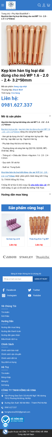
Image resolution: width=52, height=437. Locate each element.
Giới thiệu (5, 316)
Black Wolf (18, 90)
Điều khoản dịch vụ (9, 339)
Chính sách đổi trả (9, 358)
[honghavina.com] (11, 5)
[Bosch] (43, 257)
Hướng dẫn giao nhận (10, 335)
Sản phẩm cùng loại (26, 207)
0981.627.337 (16, 105)
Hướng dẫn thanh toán (11, 331)
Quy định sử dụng (8, 362)
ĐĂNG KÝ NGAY (41, 279)
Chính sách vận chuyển (11, 354)
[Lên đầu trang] (48, 304)
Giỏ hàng (5, 385)
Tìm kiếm (5, 312)
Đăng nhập (6, 377)
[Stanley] (10, 257)
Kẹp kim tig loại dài (9, 129)
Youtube (37, 295)
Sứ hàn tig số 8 (13, 239)
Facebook (11, 290)
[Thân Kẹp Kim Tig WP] (39, 225)
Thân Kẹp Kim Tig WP (39, 239)
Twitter (36, 290)
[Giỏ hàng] (48, 5)
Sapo (32, 434)
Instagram (12, 295)
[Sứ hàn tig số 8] (13, 225)
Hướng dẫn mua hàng (10, 327)
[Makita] (26, 257)
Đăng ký (4, 381)
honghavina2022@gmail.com (17, 412)
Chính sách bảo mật (10, 350)
